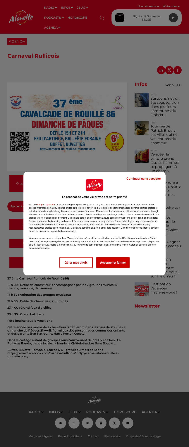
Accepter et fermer (113, 262)
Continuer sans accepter (143, 178)
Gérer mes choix (76, 262)
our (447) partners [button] (46, 204)
